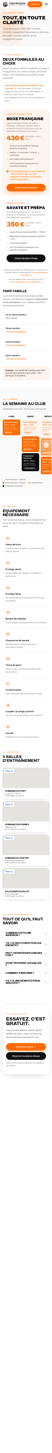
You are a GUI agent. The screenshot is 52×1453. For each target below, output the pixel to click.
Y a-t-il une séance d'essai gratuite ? (26, 982)
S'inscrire (35, 4)
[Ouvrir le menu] (46, 4)
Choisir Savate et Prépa (26, 258)
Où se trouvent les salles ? (26, 964)
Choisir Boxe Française (26, 187)
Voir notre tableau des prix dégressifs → (26, 282)
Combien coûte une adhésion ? (26, 934)
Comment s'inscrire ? (26, 973)
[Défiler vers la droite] (46, 445)
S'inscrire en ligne (24, 1046)
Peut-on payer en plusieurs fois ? (26, 954)
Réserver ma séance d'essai (26, 1056)
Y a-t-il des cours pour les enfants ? (26, 944)
